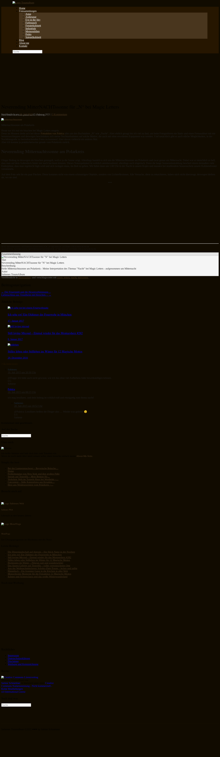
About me (24, 43)
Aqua (28, 14)
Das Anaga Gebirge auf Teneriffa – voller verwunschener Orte (39, 565)
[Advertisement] (110, 77)
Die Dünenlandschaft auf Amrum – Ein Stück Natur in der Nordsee (41, 552)
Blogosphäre (24, 277)
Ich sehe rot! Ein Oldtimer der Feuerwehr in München (35, 554)
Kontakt (23, 46)
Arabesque (30, 16)
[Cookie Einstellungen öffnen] (25, 754)
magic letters (63, 277)
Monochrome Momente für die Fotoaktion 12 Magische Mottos (39, 574)
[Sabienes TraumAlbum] (23, 2)
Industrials (30, 28)
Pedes (28, 34)
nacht (74, 277)
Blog (21, 40)
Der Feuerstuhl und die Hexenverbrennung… (26, 292)
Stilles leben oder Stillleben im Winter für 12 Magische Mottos (39, 560)
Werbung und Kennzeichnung (23, 664)
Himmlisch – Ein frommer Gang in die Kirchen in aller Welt (38, 571)
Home (22, 8)
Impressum (13, 655)
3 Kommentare (59, 114)
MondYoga (5, 533)
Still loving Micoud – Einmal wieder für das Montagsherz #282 (39, 557)
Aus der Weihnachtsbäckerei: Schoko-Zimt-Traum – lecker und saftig (42, 568)
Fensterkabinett (33, 25)
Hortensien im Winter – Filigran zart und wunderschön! (35, 563)
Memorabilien (32, 31)
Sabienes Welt (7, 509)
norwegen (83, 277)
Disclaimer (13, 661)
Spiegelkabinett (33, 37)
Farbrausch (31, 22)
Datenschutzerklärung (19, 658)
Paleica (11, 389)
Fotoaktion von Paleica (53, 133)
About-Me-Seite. (84, 456)
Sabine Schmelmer (10, 683)
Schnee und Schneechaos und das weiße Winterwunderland (37, 576)
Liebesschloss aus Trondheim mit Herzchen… (26, 295)
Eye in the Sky (32, 19)
